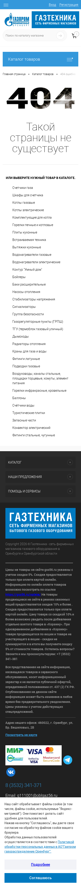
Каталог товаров (24, 59)
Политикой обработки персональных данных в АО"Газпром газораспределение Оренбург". (40, 846)
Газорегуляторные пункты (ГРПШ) (37, 321)
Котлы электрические (28, 210)
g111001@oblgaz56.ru (37, 795)
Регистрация (68, 5)
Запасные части (24, 420)
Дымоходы (20, 336)
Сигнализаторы (24, 307)
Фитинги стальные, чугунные (33, 435)
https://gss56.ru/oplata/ (23, 594)
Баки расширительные (29, 284)
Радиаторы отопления (29, 344)
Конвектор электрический (31, 428)
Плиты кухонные (24, 232)
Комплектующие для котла (32, 217)
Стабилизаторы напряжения (33, 299)
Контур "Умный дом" (27, 269)
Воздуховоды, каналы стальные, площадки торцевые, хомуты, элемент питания (40, 378)
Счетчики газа (22, 188)
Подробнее (40, 864)
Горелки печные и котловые (32, 225)
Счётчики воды (23, 405)
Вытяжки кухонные (26, 247)
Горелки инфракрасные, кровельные (39, 390)
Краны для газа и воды (29, 351)
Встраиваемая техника (29, 240)
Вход (52, 5)
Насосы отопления (26, 292)
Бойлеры (19, 277)
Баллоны (19, 398)
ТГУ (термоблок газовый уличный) (37, 329)
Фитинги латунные (26, 359)
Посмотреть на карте (21, 735)
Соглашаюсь (40, 878)
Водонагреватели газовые (31, 254)
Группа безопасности (28, 314)
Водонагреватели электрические (36, 262)
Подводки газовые (26, 366)
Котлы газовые (23, 202)
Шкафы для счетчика (27, 195)
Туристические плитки (28, 413)
